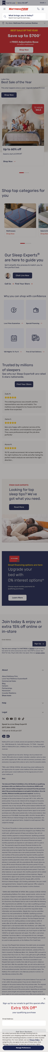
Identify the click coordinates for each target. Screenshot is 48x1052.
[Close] (45, 1035)
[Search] (5, 16)
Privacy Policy (35, 1040)
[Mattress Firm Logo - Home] (19, 9)
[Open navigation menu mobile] (4, 8)
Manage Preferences (23, 1048)
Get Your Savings (24, 1032)
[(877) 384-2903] (38, 8)
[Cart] (43, 8)
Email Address (7, 1019)
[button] (44, 998)
